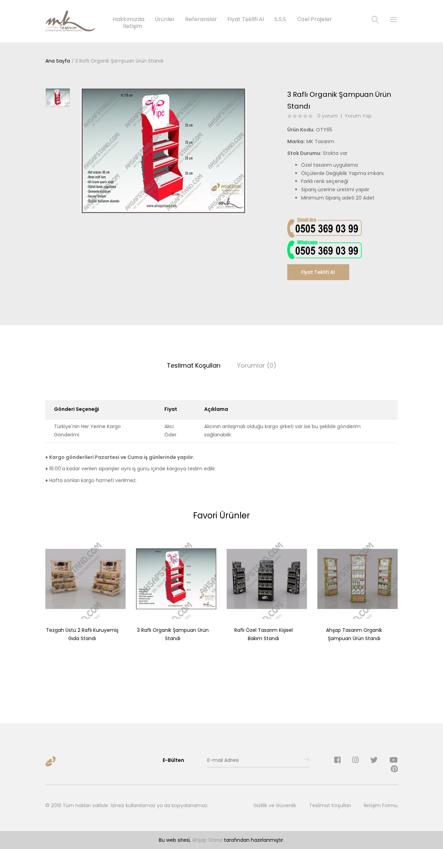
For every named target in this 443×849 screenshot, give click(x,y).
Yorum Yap (358, 115)
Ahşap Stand (207, 840)
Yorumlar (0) (257, 365)
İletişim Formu (381, 805)
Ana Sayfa (57, 60)
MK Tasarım (320, 141)
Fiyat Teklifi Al (318, 272)
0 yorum (327, 115)
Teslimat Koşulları (193, 365)
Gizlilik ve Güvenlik (274, 805)
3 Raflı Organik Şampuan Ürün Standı (119, 60)
